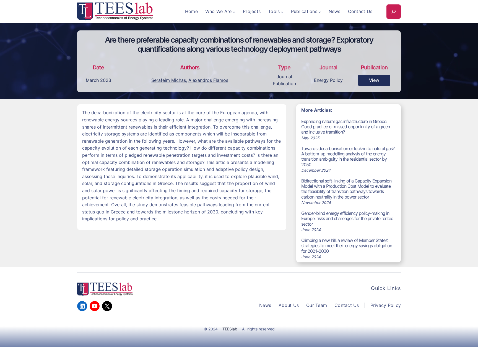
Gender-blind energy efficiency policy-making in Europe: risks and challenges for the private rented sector (347, 218)
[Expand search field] (393, 11)
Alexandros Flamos (208, 80)
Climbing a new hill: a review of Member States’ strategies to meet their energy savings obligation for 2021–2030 (346, 246)
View (374, 80)
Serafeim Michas (168, 80)
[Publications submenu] (319, 11)
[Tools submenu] (282, 11)
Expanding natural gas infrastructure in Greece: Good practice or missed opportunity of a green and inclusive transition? (345, 127)
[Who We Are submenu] (234, 11)
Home (191, 11)
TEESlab (229, 329)
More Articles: (316, 110)
